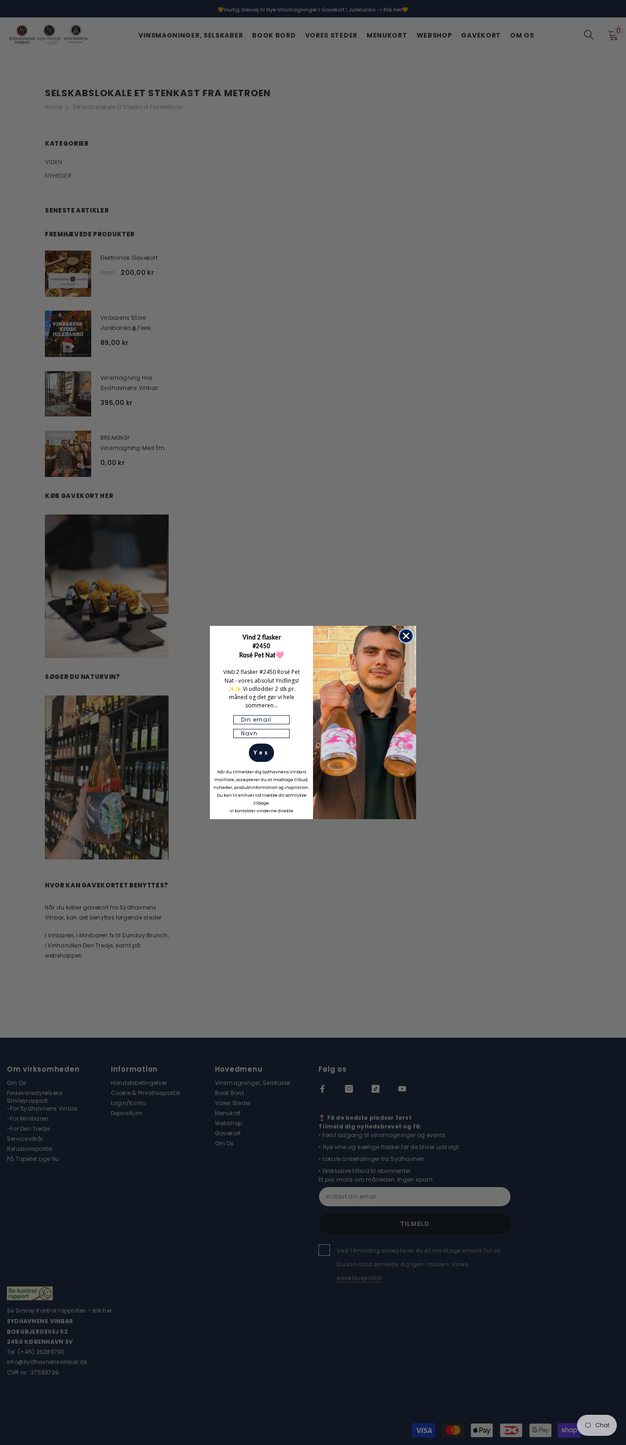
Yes (261, 752)
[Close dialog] (406, 635)
